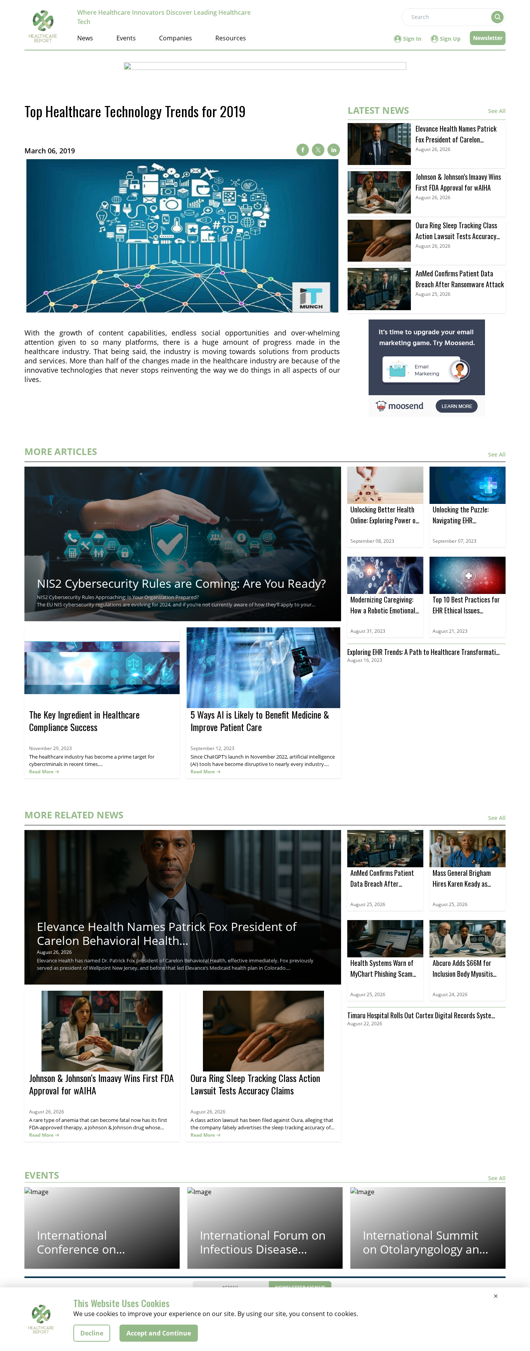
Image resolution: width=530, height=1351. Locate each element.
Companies (175, 38)
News (85, 38)
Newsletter (487, 38)
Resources (230, 38)
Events (126, 38)
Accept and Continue (158, 1333)
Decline (91, 1333)
